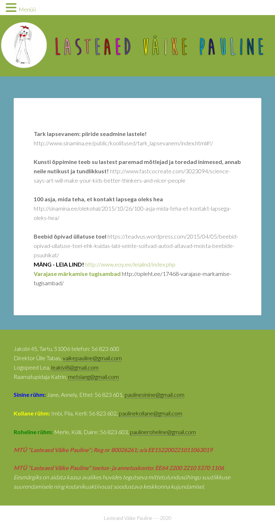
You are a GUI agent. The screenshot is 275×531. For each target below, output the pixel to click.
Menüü (27, 9)
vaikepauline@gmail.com (92, 357)
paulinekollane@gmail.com (150, 413)
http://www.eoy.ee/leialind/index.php (130, 264)
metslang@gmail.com (93, 376)
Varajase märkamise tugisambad (78, 273)
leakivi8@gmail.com (74, 367)
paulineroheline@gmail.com (163, 431)
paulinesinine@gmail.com (154, 394)
